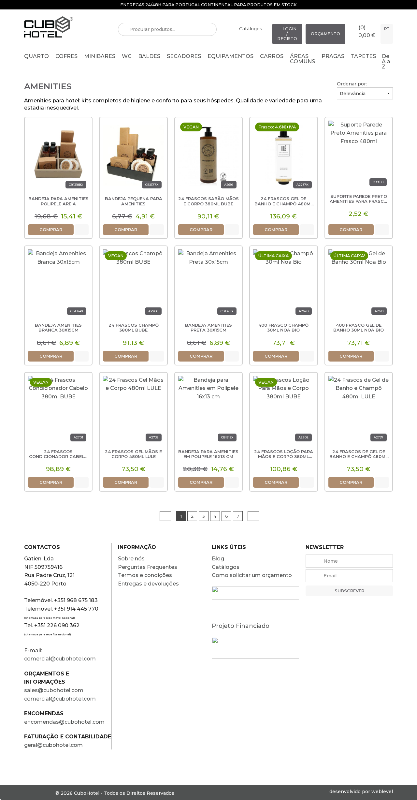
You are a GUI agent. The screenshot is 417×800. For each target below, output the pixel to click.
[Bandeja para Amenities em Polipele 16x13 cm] (208, 411)
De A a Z (386, 61)
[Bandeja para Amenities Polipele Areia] (58, 156)
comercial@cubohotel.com (60, 659)
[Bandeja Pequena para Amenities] (133, 156)
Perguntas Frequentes (147, 567)
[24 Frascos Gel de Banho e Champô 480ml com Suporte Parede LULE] (283, 156)
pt (387, 28)
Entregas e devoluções (148, 584)
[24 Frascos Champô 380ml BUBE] (133, 284)
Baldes (149, 56)
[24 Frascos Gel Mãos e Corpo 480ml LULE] (133, 411)
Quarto (36, 56)
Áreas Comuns (302, 59)
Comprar (50, 229)
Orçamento (325, 33)
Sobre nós (131, 559)
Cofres (66, 56)
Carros (271, 56)
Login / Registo (287, 33)
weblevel (382, 791)
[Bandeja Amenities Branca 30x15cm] (58, 284)
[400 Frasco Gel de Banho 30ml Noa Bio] (358, 284)
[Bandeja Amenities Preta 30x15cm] (208, 284)
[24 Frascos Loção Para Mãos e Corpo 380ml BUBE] (283, 411)
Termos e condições (145, 575)
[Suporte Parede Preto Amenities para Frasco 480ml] (358, 156)
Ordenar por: (352, 84)
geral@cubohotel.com (53, 745)
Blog (218, 559)
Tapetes (363, 56)
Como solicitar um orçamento (252, 575)
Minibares (99, 56)
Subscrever (349, 590)
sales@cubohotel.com (53, 690)
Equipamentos (230, 56)
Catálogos (250, 29)
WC (127, 56)
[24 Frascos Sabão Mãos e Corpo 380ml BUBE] (208, 156)
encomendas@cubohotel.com (65, 722)
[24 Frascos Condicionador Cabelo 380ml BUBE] (58, 411)
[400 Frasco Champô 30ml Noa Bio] (283, 284)
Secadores (184, 56)
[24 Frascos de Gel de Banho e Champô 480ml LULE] (358, 411)
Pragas (333, 56)
